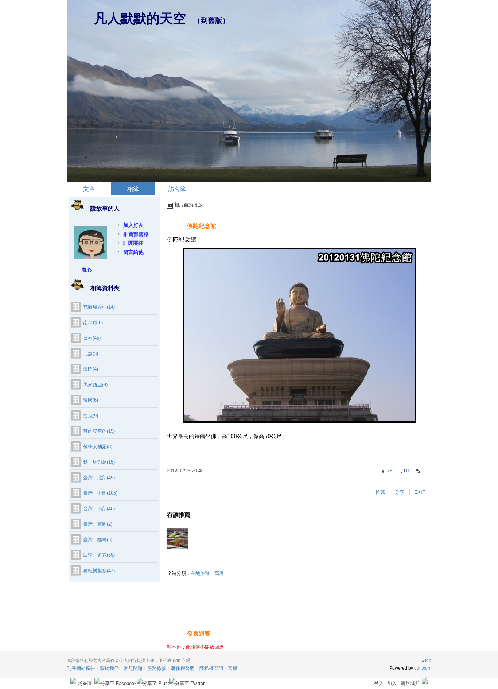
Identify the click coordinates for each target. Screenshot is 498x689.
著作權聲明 (183, 668)
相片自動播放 (188, 205)
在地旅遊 (200, 573)
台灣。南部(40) (99, 508)
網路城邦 (410, 683)
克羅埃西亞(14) (99, 307)
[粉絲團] (73, 681)
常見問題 (133, 668)
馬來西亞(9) (95, 384)
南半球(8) (93, 322)
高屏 (219, 573)
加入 (392, 683)
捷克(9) (90, 415)
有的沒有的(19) (99, 431)
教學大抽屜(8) (97, 446)
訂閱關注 (133, 243)
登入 (379, 683)
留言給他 (133, 252)
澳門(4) (90, 369)
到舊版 (211, 20)
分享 (399, 492)
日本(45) (92, 338)
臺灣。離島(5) (97, 539)
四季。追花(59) (99, 555)
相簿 (133, 189)
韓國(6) (90, 400)
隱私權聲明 (211, 668)
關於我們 (109, 668)
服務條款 (156, 668)
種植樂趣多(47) (99, 570)
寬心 (87, 270)
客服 (232, 668)
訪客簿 (177, 189)
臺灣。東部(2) (97, 524)
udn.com (422, 668)
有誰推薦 (178, 515)
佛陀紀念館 (201, 226)
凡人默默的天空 (140, 18)
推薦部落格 (136, 234)
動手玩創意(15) (99, 462)
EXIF (419, 492)
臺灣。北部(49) (99, 477)
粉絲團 (85, 683)
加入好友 (133, 225)
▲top (426, 660)
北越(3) (90, 353)
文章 (89, 189)
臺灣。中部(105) (100, 493)
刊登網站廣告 (81, 668)
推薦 (380, 492)
